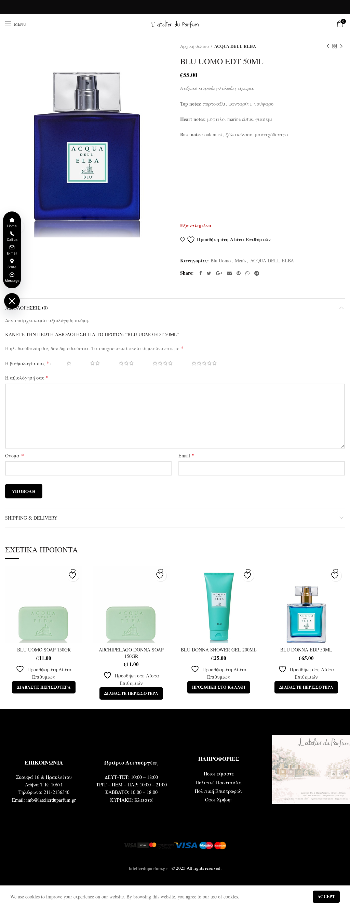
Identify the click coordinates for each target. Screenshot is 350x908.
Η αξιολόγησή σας (27, 377)
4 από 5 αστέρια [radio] (158, 363)
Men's (240, 261)
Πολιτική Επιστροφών (219, 791)
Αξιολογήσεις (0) (26, 307)
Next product (341, 46)
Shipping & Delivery (31, 517)
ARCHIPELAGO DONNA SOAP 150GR (131, 653)
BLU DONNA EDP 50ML (306, 650)
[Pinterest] (238, 273)
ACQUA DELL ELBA (235, 46)
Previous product (327, 46)
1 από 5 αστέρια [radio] (64, 363)
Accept (326, 896)
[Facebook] (200, 273)
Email (186, 455)
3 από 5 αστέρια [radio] (121, 363)
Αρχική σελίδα (194, 46)
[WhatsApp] (247, 273)
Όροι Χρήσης (218, 799)
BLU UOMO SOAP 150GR (44, 650)
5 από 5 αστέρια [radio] (199, 363)
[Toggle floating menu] (12, 301)
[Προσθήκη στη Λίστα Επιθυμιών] (73, 575)
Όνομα (14, 455)
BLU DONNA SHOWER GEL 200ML (219, 650)
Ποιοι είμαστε (219, 773)
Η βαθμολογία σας (27, 363)
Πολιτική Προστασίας (219, 782)
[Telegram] (256, 273)
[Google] (219, 273)
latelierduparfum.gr (148, 867)
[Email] (229, 273)
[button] (218, 687)
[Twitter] (209, 273)
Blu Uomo (221, 261)
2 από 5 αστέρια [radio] (90, 363)
